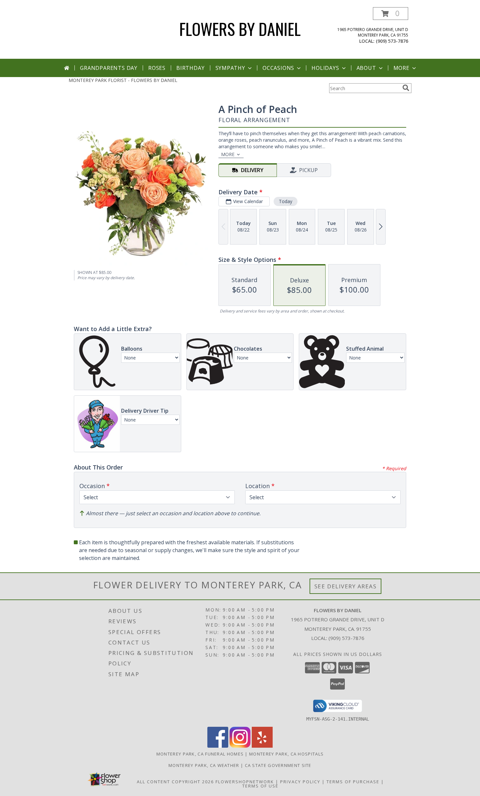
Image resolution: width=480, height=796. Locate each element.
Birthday (190, 68)
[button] (390, 13)
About (366, 68)
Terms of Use (260, 786)
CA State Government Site (278, 765)
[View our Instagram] (240, 746)
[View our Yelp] (262, 746)
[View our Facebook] (217, 746)
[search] (406, 87)
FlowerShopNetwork (245, 782)
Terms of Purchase (353, 782)
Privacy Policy (300, 782)
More (401, 68)
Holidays (325, 68)
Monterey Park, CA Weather (203, 765)
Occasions (278, 68)
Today (285, 201)
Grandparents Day (108, 68)
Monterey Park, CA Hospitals (286, 754)
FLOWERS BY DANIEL (240, 28)
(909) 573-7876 (392, 41)
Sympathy (230, 68)
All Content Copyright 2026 (175, 782)
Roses (157, 68)
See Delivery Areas (345, 586)
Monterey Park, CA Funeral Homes (200, 754)
